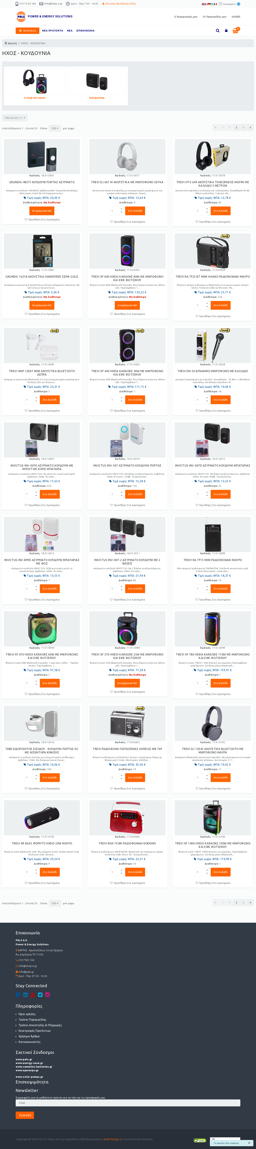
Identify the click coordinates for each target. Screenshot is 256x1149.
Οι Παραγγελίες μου (214, 16)
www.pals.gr (24, 1059)
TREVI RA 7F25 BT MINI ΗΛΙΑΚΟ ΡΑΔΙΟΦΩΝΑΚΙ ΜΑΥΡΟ (213, 276)
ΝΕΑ (70, 30)
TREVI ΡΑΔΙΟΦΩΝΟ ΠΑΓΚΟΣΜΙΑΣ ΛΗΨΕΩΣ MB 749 (127, 748)
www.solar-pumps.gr (29, 1076)
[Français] (206, 3)
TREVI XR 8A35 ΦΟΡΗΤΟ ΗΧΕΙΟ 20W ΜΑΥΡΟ (42, 843)
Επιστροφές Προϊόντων (35, 1030)
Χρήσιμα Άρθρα (29, 1036)
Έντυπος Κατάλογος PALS (121, 3)
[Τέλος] (250, 127)
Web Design (111, 1139)
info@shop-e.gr (53, 3)
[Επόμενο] (243, 127)
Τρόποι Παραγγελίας (32, 1019)
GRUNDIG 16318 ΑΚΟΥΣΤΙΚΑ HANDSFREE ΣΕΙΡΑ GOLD (42, 276)
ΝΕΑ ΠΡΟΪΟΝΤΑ (52, 30)
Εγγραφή (24, 1115)
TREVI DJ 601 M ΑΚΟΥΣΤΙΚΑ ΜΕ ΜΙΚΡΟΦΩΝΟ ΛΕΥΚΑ (127, 182)
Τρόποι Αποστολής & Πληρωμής (40, 1025)
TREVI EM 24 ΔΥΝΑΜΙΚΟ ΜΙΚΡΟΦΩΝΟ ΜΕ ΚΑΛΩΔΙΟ (212, 371)
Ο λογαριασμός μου (186, 16)
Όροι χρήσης (27, 1014)
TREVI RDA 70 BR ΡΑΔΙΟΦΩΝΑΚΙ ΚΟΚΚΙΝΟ (127, 843)
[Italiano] (215, 3)
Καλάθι (236, 16)
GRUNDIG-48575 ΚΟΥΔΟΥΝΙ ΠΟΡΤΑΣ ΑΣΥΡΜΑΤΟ (42, 182)
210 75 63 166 (27, 3)
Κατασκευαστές (29, 1041)
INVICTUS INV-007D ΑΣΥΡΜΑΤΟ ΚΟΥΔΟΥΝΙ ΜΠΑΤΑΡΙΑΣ (212, 465)
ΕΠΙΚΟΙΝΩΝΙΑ (85, 30)
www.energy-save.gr (29, 1062)
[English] (203, 3)
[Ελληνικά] (212, 3)
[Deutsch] (209, 3)
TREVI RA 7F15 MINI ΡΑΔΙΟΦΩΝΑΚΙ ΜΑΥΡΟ (213, 560)
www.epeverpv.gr (27, 1070)
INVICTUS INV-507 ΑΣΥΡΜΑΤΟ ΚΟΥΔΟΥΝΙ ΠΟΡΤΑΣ (127, 465)
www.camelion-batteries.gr (34, 1066)
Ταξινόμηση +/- (13, 117)
